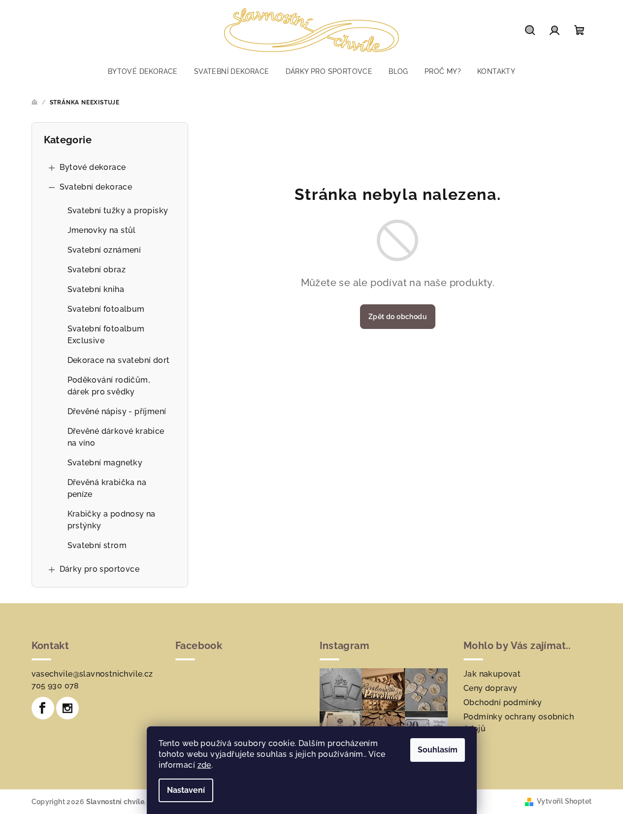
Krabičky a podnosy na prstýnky (111, 519)
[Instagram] (67, 708)
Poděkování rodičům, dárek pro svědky (108, 385)
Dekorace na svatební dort (118, 360)
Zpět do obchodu (397, 317)
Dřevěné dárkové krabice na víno (115, 437)
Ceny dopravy (490, 688)
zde (204, 765)
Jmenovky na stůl (101, 230)
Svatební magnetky (105, 462)
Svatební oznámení (104, 250)
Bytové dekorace (93, 167)
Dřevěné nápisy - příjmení (116, 411)
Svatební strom (97, 545)
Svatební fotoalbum (106, 309)
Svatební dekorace (96, 187)
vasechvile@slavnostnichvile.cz (92, 674)
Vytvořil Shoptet (564, 801)
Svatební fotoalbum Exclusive (106, 334)
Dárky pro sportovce (100, 569)
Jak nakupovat (492, 674)
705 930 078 (55, 685)
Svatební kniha (96, 289)
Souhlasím (438, 749)
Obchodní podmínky (502, 702)
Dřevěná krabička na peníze (107, 488)
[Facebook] (43, 708)
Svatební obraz (96, 269)
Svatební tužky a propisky (117, 210)
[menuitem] (143, 71)
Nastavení (186, 790)
